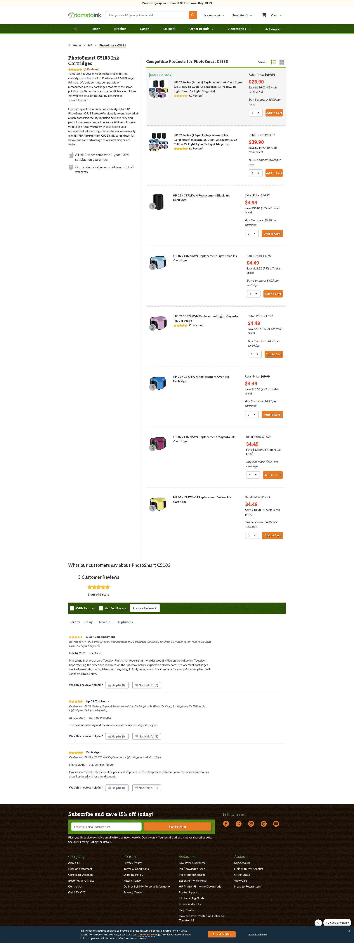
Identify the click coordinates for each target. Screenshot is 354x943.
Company (76, 856)
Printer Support (189, 892)
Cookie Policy (146, 934)
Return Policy (132, 880)
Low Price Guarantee (192, 862)
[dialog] (177, 934)
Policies (130, 856)
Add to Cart (274, 112)
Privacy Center (133, 892)
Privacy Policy (88, 841)
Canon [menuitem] (145, 29)
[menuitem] (214, 15)
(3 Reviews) (91, 69)
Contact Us (75, 886)
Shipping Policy (133, 874)
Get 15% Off (76, 892)
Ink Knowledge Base (192, 868)
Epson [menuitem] (95, 29)
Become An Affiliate (81, 880)
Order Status (242, 874)
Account (241, 856)
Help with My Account (248, 868)
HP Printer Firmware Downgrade (200, 886)
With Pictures (85, 608)
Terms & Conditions (136, 868)
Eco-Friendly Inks (190, 904)
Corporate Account (80, 874)
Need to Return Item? (248, 886)
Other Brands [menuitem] (199, 29)
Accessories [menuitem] (237, 29)
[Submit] (193, 15)
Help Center (187, 910)
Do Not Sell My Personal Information (147, 886)
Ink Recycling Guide (191, 898)
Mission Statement (80, 868)
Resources (187, 856)
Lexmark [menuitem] (169, 29)
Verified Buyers (115, 608)
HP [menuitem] (75, 29)
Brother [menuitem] (120, 29)
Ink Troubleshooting (192, 874)
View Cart (240, 880)
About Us (74, 862)
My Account (242, 862)
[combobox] (151, 15)
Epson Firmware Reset (193, 880)
